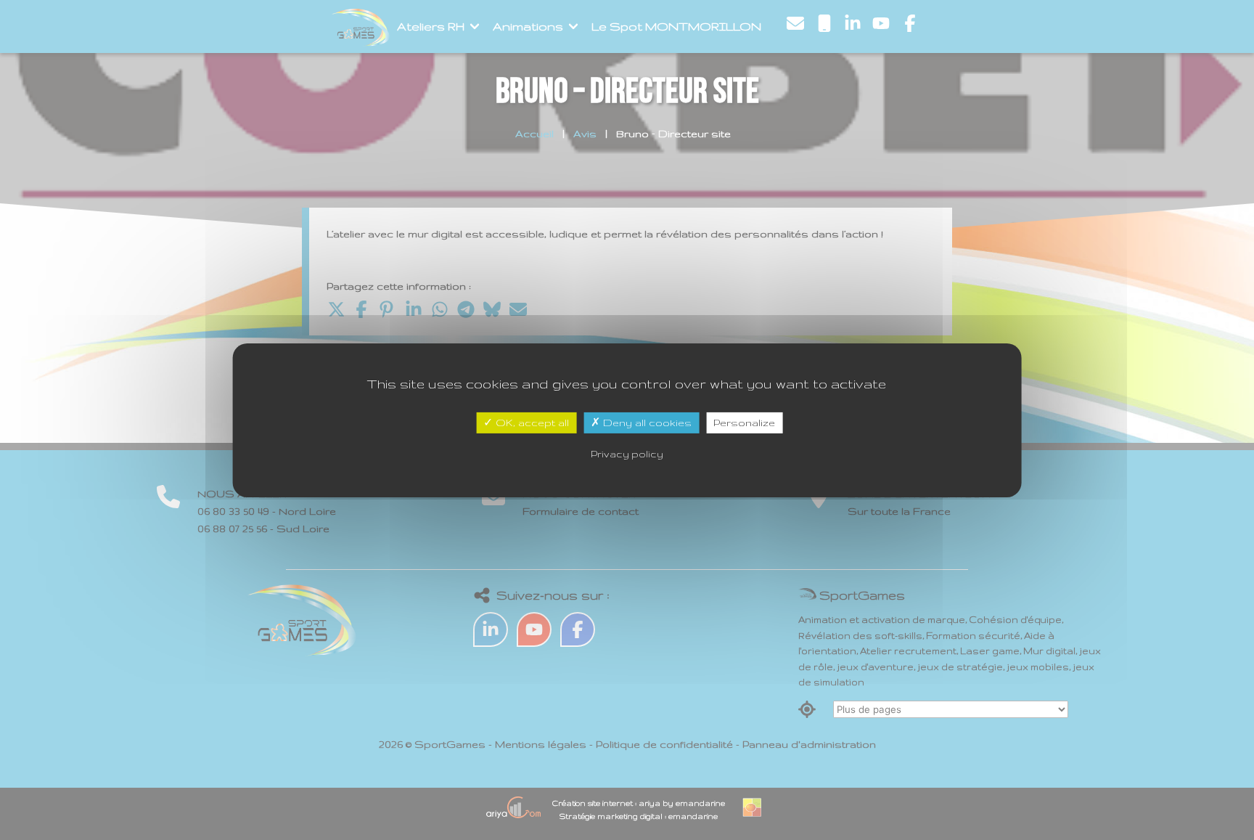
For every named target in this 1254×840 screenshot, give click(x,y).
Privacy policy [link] (627, 454)
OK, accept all (531, 422)
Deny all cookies (646, 422)
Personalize (744, 422)
